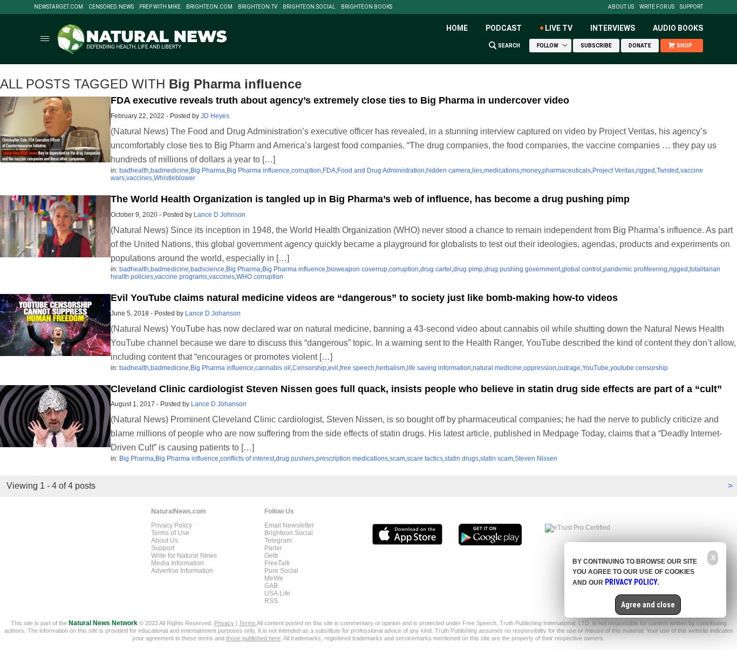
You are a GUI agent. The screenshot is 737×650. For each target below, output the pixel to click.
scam (397, 458)
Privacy (224, 623)
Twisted (668, 170)
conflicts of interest (247, 458)
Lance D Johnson (219, 214)
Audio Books (678, 28)
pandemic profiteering (635, 269)
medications (502, 170)
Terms (248, 623)
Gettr (271, 555)
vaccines (139, 178)
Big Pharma (207, 170)
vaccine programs (181, 276)
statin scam (496, 458)
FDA (329, 170)
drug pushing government (522, 269)
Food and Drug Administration (381, 170)
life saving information (439, 368)
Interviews (612, 28)
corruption (306, 170)
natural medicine (497, 368)
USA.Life (277, 593)
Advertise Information (182, 570)
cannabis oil (273, 368)
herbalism (390, 368)
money (531, 170)
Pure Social (281, 570)
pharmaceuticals (566, 170)
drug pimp (468, 269)
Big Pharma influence (258, 170)
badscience (207, 269)
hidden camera (448, 170)
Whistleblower (174, 178)
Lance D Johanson (213, 313)
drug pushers (295, 458)
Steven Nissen (536, 458)
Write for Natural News (184, 555)
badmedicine (170, 170)
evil (333, 368)
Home (457, 28)
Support (691, 7)
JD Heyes (215, 116)
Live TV (558, 28)
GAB (271, 586)
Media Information (177, 563)
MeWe (273, 578)
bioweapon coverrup (357, 269)
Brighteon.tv (257, 7)
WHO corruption (259, 276)
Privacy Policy (171, 525)
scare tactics (425, 458)
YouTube (595, 368)
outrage (569, 368)
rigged (645, 170)
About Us (621, 7)
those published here (253, 638)
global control (582, 269)
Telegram (278, 540)
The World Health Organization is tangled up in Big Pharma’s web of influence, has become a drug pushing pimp (370, 199)
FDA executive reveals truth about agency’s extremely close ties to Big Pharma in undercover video (340, 100)
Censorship (309, 368)
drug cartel (436, 269)
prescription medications (352, 458)
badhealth (134, 170)
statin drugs (462, 458)
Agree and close (648, 604)
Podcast (504, 28)
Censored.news (111, 7)
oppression (539, 368)
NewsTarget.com (58, 7)
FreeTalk (277, 563)
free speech (357, 368)
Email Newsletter (289, 525)
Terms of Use (170, 533)
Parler (273, 548)
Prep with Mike (160, 7)
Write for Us (656, 7)
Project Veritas (613, 170)
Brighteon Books (366, 7)
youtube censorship (639, 368)
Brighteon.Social (309, 7)
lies (477, 170)
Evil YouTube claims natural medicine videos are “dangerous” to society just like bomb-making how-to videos (364, 297)
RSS (271, 601)
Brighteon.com (209, 7)
